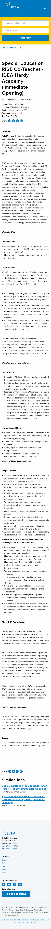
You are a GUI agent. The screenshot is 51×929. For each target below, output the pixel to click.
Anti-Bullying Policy (37, 920)
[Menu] (44, 9)
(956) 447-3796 (11, 848)
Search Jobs (6, 860)
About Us (5, 863)
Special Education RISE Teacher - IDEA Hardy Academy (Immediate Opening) (24, 787)
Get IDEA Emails (17, 894)
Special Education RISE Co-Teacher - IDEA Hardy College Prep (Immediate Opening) (23, 799)
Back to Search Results (12, 48)
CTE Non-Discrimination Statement (15, 920)
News (4, 869)
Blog (3, 866)
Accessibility (31, 922)
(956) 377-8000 (12, 846)
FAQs (4, 872)
